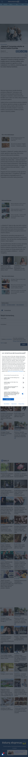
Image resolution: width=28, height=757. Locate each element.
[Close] (25, 353)
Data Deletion (6, 403)
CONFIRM (8, 399)
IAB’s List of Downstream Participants (15, 371)
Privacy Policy (21, 403)
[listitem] (14, 375)
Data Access (14, 403)
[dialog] (14, 378)
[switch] (23, 378)
